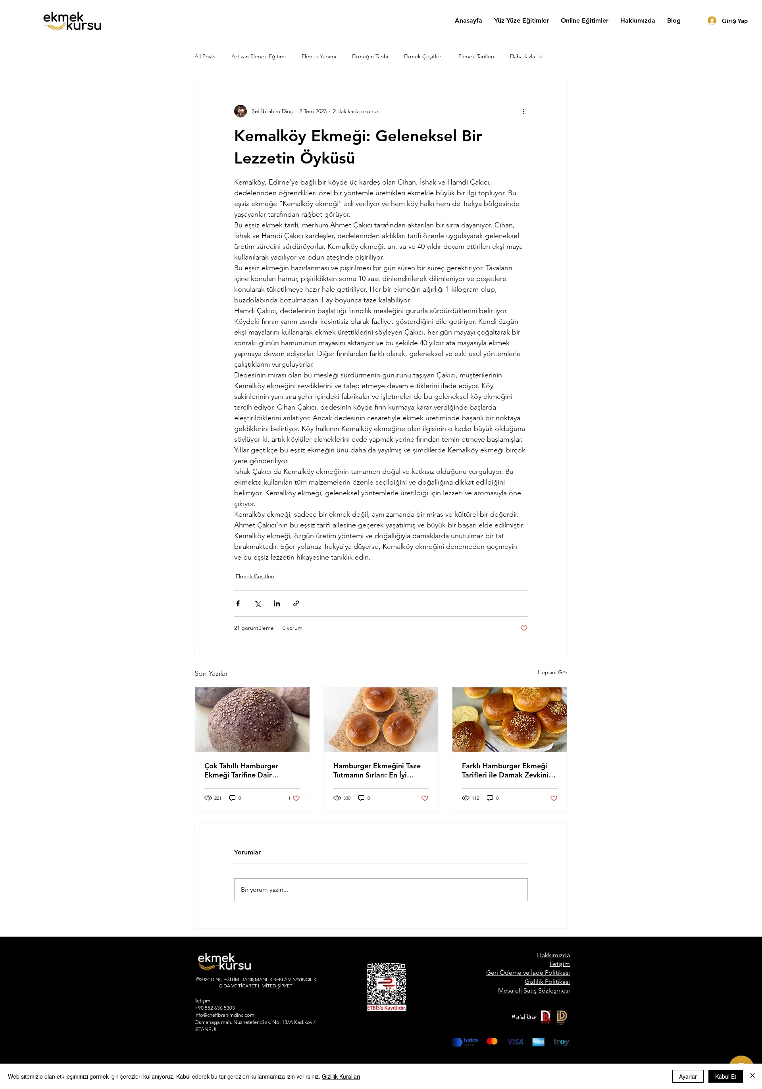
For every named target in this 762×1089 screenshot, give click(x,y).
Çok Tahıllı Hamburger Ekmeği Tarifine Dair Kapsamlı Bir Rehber (241, 770)
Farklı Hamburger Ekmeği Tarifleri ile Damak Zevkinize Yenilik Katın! (509, 770)
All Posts (205, 56)
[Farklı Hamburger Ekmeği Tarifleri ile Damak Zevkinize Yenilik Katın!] (509, 719)
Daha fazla (522, 56)
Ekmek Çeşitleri (423, 56)
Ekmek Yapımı (319, 56)
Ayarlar (688, 1076)
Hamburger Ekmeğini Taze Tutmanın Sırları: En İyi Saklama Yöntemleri (377, 770)
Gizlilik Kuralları (341, 1076)
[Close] (752, 1076)
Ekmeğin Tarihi (370, 56)
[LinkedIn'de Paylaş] (277, 603)
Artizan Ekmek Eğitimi (258, 56)
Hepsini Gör (553, 672)
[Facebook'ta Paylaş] (238, 603)
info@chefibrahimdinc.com (224, 1015)
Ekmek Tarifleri (476, 56)
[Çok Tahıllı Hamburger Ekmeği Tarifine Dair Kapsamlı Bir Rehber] (252, 719)
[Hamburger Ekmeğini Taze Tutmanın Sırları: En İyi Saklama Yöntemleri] (381, 719)
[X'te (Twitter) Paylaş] (257, 603)
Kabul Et (725, 1076)
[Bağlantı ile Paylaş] (296, 603)
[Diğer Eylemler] (523, 111)
